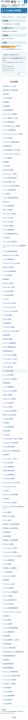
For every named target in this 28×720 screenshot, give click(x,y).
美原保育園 (6, 94)
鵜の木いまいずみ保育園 (9, 414)
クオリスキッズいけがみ (9, 307)
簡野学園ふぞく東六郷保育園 (10, 540)
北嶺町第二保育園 (7, 339)
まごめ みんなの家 (8, 221)
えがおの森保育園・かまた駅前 (11, 639)
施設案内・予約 (16, 5)
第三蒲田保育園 (7, 536)
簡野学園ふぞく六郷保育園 (10, 568)
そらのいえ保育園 (7, 137)
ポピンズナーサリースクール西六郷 (12, 556)
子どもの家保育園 (7, 98)
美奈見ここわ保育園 (8, 267)
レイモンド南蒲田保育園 (9, 647)
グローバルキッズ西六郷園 (10, 552)
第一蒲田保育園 (7, 687)
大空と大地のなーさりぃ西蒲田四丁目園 (13, 651)
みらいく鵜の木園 (7, 366)
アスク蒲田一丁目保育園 (9, 683)
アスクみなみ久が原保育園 (10, 410)
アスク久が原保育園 (8, 402)
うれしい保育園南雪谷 (8, 466)
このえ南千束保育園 (8, 418)
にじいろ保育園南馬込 (8, 229)
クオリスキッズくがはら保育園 (11, 331)
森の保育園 (6, 454)
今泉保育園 (6, 615)
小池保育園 (6, 498)
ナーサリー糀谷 (7, 520)
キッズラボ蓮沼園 (7, 623)
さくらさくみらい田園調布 (10, 355)
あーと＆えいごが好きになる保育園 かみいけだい (14, 507)
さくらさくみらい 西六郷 (10, 548)
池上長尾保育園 (7, 323)
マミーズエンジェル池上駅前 (10, 311)
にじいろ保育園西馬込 (8, 205)
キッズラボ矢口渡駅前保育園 (10, 627)
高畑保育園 (6, 580)
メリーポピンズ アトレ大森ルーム (11, 153)
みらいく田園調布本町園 (9, 347)
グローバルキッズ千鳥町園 (10, 390)
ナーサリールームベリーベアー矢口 (12, 611)
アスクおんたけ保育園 (8, 327)
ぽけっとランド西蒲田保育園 (10, 671)
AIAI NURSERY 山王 (9, 181)
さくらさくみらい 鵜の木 (10, 363)
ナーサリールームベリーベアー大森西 (13, 134)
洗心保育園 (6, 422)
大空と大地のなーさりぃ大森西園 (11, 126)
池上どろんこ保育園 (8, 283)
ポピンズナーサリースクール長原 (11, 482)
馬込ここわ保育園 (7, 209)
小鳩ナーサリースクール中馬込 (11, 255)
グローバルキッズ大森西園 (10, 114)
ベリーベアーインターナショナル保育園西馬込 (14, 246)
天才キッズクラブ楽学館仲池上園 (11, 450)
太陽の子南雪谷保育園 (8, 470)
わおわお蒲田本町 (7, 699)
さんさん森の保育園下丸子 (10, 600)
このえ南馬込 (6, 237)
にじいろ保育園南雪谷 (8, 474)
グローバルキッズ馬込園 (9, 213)
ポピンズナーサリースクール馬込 (11, 263)
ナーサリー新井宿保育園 (9, 271)
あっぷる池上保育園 (8, 295)
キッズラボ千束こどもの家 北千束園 (12, 438)
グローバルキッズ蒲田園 (9, 679)
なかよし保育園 (7, 512)
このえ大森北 (6, 165)
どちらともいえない (9, 68)
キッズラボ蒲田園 (7, 691)
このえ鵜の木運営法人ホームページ (13, 49)
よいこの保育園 (7, 564)
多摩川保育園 (6, 635)
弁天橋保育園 (6, 532)
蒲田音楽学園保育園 (8, 663)
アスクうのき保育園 (8, 374)
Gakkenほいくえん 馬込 (9, 86)
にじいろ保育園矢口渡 (8, 631)
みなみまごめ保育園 (8, 225)
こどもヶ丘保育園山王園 (9, 189)
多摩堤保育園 (6, 382)
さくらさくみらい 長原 (10, 486)
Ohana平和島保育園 (8, 110)
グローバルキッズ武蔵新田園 (10, 592)
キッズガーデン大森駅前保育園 (11, 142)
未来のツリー (6, 201)
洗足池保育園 (6, 430)
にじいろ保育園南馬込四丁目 (10, 233)
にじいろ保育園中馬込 (8, 259)
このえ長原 (6, 490)
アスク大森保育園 (7, 157)
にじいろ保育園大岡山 (8, 426)
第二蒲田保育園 (7, 643)
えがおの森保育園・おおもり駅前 (11, 150)
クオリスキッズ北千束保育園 (10, 442)
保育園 (23, 5)
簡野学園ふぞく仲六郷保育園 (10, 90)
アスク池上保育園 (7, 315)
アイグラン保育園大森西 (9, 130)
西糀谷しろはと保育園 (8, 516)
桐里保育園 (6, 279)
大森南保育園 (6, 106)
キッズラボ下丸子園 (8, 603)
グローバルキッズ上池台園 (10, 502)
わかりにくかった (9, 70)
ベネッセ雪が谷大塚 (8, 462)
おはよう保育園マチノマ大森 (10, 118)
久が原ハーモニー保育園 (9, 398)
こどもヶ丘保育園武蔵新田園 (10, 607)
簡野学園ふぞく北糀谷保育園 (10, 528)
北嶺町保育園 (6, 335)
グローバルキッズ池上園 (9, 303)
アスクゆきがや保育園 (8, 478)
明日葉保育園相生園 (8, 667)
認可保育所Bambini (8, 351)
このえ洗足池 (6, 434)
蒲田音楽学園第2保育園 (9, 655)
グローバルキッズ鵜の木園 (10, 378)
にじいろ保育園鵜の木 (8, 386)
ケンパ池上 (6, 299)
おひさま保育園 (7, 619)
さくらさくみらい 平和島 (10, 173)
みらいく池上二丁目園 (8, 287)
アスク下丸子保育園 (8, 588)
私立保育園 (4, 6)
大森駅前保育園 (7, 145)
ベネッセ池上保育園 (8, 291)
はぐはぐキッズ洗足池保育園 (10, 494)
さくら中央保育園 (7, 275)
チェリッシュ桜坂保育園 (9, 343)
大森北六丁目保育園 (8, 169)
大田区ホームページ (6, 5)
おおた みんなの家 (8, 217)
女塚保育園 (6, 659)
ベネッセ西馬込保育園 (9, 446)
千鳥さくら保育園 (7, 394)
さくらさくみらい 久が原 (10, 359)
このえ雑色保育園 (7, 572)
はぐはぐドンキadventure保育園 (11, 185)
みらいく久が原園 (7, 406)
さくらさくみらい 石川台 (10, 458)
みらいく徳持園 (7, 319)
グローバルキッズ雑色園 (9, 576)
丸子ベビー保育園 (7, 595)
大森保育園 (6, 102)
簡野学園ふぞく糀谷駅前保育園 (11, 524)
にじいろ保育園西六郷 (8, 560)
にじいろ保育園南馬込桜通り (10, 251)
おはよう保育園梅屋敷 (8, 695)
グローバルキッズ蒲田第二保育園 (11, 675)
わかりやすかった (9, 66)
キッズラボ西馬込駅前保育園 (10, 197)
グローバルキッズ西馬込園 (10, 241)
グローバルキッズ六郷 (8, 584)
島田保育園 (6, 161)
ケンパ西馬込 (6, 193)
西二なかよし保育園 (8, 544)
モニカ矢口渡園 (7, 703)
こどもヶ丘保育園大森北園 (10, 177)
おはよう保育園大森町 (8, 122)
